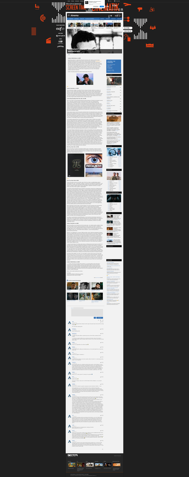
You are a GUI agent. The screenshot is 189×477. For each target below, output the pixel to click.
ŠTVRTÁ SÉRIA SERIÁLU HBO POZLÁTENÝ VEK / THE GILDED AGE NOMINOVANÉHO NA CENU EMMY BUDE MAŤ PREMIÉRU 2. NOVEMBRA (114, 134)
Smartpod (77, 1)
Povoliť (102, 6)
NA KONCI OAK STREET (71, 300)
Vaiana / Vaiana (112, 209)
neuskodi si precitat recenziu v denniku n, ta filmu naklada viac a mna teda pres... (113, 282)
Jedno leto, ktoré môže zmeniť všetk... (71, 28)
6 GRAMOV (69, 290)
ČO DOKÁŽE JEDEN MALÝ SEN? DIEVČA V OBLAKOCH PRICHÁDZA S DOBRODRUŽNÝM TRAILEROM (114, 138)
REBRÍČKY (102, 18)
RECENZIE (77, 18)
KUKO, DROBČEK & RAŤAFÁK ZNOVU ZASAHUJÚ (96, 301)
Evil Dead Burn (112, 186)
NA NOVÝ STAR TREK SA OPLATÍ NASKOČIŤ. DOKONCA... (112, 288)
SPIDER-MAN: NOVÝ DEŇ (111, 86)
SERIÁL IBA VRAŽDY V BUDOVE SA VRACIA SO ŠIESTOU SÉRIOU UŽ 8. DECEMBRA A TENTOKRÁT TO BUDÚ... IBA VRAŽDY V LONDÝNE (113, 129)
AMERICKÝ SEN (82, 300)
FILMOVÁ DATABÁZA (89, 18)
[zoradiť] (103, 320)
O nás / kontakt (86, 474)
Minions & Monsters (113, 185)
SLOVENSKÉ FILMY (95, 20)
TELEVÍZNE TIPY (88, 20)
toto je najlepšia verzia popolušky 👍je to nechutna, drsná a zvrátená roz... (113, 301)
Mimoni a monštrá (113, 160)
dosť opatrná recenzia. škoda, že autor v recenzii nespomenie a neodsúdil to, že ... (113, 264)
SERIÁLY (78, 20)
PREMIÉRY (108, 18)
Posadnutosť (112, 165)
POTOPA (108, 284)
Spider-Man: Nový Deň (113, 204)
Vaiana (111, 162)
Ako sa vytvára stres (89, 468)
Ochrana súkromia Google (80, 474)
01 (98, 320)
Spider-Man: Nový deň (113, 157)
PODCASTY (113, 18)
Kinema (72, 1)
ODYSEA (108, 296)
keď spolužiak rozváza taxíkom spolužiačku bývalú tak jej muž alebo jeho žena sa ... (113, 304)
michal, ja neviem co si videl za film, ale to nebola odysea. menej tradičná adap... (113, 297)
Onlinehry (82, 1)
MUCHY (80, 290)
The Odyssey (112, 180)
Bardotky (111, 164)
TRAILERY (82, 18)
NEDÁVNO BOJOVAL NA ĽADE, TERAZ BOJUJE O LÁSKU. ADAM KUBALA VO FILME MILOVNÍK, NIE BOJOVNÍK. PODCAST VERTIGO (114, 217)
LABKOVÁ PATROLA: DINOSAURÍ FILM (113, 265)
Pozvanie (111, 166)
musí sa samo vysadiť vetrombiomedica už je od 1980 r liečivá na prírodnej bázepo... (113, 279)
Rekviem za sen (98, 61)
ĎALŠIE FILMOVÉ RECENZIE (74, 280)
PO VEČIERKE (109, 94)
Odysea (111, 158)
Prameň (111, 210)
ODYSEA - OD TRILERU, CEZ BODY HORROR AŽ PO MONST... (113, 292)
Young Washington (113, 188)
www (111, 68)
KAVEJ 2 (108, 302)
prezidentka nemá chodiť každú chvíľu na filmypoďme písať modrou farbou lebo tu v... (113, 269)
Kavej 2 (111, 159)
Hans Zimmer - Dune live (107, 468)
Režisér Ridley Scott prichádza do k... (86, 28)
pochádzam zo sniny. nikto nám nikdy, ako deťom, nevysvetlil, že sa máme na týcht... (113, 286)
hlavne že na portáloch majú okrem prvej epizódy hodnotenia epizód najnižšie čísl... (113, 290)
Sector (69, 1)
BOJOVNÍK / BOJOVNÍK (95, 290)
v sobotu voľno (109, 266)
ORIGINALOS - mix (97, 468)
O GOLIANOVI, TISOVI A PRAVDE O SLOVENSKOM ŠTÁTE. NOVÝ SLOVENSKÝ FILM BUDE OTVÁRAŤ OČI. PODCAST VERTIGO (114, 229)
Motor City (111, 189)
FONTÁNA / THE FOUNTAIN (111, 62)
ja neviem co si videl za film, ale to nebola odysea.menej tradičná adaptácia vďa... (113, 294)
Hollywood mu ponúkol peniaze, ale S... (94, 28)
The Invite (111, 187)
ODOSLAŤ (99, 317)
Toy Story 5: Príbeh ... (113, 163)
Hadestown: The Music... (114, 182)
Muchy (111, 206)
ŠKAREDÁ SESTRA (110, 299)
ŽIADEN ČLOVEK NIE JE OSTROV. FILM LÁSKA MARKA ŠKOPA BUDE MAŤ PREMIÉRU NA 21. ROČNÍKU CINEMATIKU (113, 142)
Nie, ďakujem (96, 6)
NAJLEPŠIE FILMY (83, 20)
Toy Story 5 (111, 183)
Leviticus (111, 205)
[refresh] (101, 320)
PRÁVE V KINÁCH (101, 20)
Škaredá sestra (112, 208)
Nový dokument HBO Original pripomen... (109, 28)
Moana (111, 181)
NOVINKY (71, 18)
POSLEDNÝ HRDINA (110, 271)
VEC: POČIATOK (109, 268)
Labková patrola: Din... (113, 161)
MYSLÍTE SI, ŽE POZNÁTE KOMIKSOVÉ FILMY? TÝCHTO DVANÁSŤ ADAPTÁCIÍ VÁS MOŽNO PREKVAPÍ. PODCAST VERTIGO (114, 235)
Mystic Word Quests (71, 468)
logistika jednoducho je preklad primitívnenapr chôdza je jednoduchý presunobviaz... (114, 273)
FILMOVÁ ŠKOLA (73, 20)
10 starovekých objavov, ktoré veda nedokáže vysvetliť (116, 469)
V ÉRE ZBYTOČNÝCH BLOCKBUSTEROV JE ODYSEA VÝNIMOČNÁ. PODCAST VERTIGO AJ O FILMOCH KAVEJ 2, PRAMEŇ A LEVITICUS (114, 241)
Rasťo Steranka (98, 277)
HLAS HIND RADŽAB (110, 262)
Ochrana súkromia (73, 474)
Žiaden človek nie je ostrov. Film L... (117, 28)
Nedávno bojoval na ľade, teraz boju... (101, 28)
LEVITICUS (109, 89)
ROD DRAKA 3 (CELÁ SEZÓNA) (112, 110)
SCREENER (119, 18)
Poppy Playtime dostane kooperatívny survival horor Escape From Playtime (80, 469)
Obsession (111, 190)
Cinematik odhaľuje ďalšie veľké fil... (79, 28)
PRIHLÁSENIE (118, 1)
